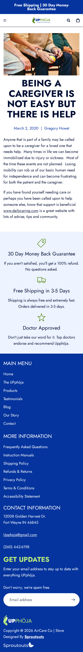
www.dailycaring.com (20, 210)
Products (10, 390)
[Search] (68, 20)
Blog (7, 407)
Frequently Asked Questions (25, 447)
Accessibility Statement (21, 496)
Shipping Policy (16, 463)
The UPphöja (13, 382)
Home (8, 374)
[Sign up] (73, 600)
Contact (9, 423)
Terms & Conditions (18, 488)
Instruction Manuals (18, 455)
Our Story (11, 415)
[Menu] (5, 20)
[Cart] (78, 20)
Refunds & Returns (17, 471)
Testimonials (12, 399)
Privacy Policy (14, 480)
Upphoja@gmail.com (20, 535)
